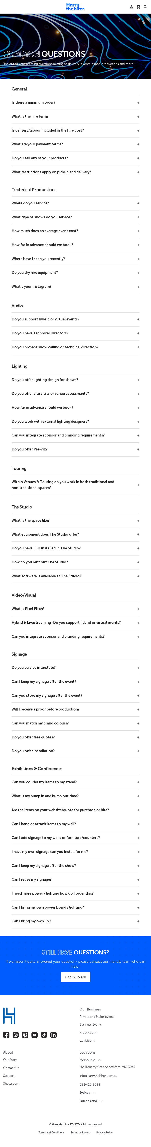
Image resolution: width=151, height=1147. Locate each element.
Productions (88, 1032)
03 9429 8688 (89, 1084)
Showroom (11, 1083)
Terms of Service (80, 1132)
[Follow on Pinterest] (25, 1035)
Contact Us (11, 1068)
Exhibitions (87, 1040)
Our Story (10, 1060)
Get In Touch (75, 977)
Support (8, 1076)
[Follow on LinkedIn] (53, 1035)
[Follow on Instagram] (16, 1035)
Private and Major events (96, 1017)
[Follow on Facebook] (6, 1035)
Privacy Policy (104, 1132)
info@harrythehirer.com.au (98, 1076)
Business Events (90, 1024)
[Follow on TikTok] (44, 1035)
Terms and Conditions (51, 1132)
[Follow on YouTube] (34, 1035)
